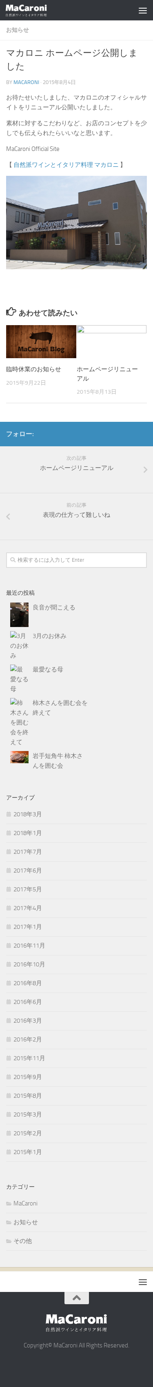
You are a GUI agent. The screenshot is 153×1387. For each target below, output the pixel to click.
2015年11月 (29, 1058)
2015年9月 (27, 1077)
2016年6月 (27, 1002)
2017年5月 (27, 889)
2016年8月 (27, 983)
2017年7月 (27, 851)
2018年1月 (27, 833)
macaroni (26, 82)
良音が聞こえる (54, 607)
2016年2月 (27, 1039)
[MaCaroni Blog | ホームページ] (33, 10)
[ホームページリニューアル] (112, 341)
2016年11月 (29, 945)
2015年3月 (27, 1114)
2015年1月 (27, 1152)
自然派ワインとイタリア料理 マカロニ (66, 164)
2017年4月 (27, 908)
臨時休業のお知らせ (33, 369)
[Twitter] (142, 434)
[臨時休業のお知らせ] (41, 341)
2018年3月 (27, 814)
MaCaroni (25, 1203)
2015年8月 (27, 1095)
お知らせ (17, 30)
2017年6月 (27, 870)
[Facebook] (116, 434)
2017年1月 (27, 927)
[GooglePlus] (129, 434)
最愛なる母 (48, 669)
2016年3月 (27, 1020)
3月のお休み (50, 636)
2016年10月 (29, 964)
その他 (22, 1241)
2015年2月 (27, 1133)
